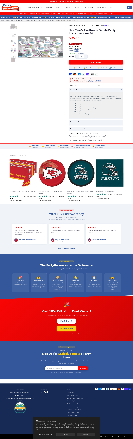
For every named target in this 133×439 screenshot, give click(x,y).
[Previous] (13, 26)
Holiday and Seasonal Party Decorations (14, 20)
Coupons (38, 13)
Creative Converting (15, 189)
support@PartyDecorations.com (20, 392)
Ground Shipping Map (73, 412)
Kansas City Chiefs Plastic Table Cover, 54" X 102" (23, 192)
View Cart (71, 13)
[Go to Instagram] (45, 392)
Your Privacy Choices (72, 395)
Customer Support (55, 13)
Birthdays (49, 7)
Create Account (79, 13)
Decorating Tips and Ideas (74, 410)
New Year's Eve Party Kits (48, 20)
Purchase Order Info (89, 13)
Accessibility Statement (73, 401)
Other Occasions (88, 7)
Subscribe (83, 368)
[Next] (13, 60)
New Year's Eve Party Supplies (33, 20)
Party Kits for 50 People (95, 140)
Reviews (32, 13)
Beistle (76, 50)
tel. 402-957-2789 (20, 395)
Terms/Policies (45, 13)
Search (129, 7)
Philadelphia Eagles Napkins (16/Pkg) (108, 191)
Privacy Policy (69, 372)
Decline (85, 434)
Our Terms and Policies (73, 404)
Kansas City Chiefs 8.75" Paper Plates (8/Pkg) (50, 192)
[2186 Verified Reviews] (20, 414)
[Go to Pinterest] (47, 392)
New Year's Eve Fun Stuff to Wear (79, 137)
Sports (68, 7)
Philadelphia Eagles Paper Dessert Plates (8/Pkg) (80, 192)
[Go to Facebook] (42, 392)
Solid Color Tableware (35, 7)
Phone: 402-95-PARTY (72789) (104, 13)
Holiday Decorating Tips (73, 407)
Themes (76, 7)
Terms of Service (77, 372)
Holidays (59, 7)
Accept (65, 434)
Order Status (101, 7)
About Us (26, 13)
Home (22, 13)
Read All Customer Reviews (66, 248)
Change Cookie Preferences (75, 398)
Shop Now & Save (66, 328)
